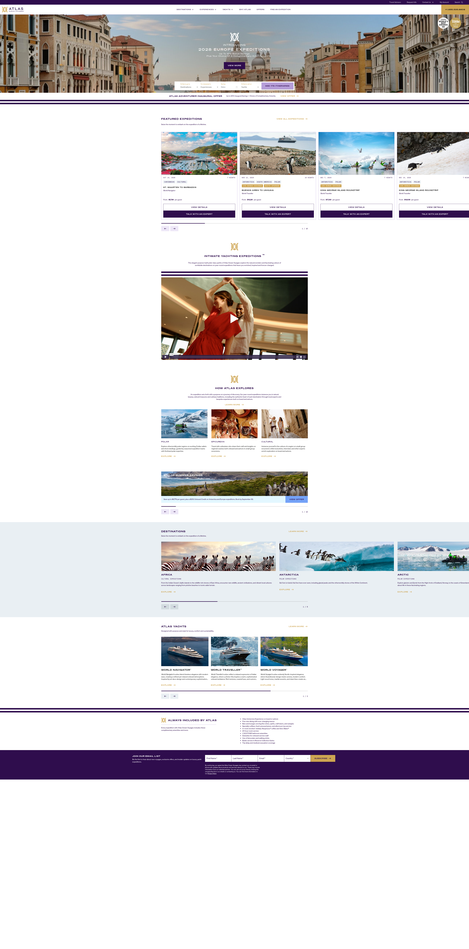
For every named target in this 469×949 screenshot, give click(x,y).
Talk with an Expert (199, 214)
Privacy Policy (212, 773)
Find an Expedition (280, 9)
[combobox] (187, 87)
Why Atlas (245, 9)
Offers (261, 9)
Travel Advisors (395, 2)
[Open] (197, 87)
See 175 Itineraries (277, 86)
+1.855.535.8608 (455, 9)
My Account (444, 2)
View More (234, 65)
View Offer (296, 499)
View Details (199, 207)
